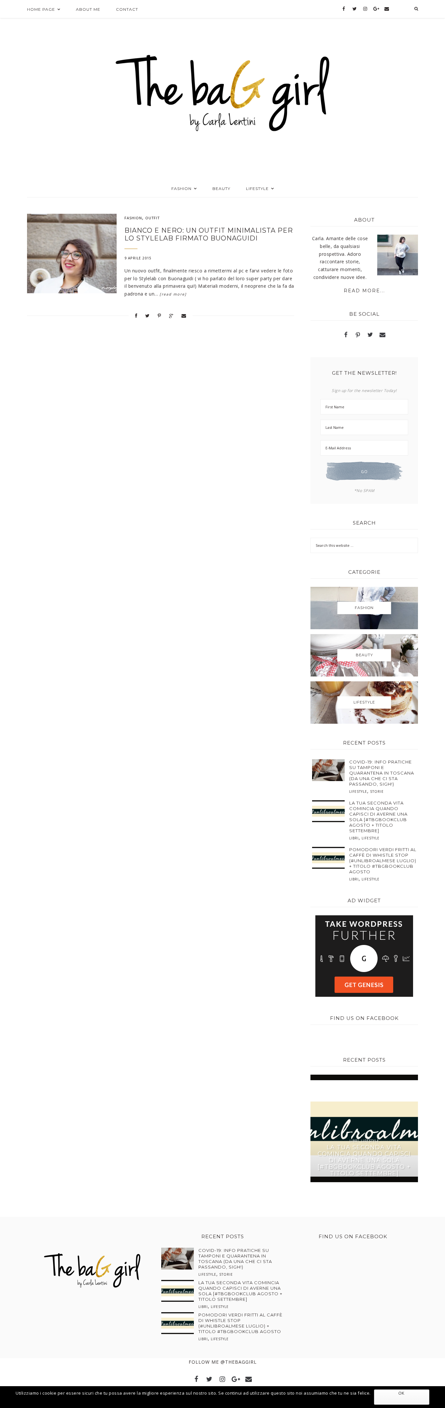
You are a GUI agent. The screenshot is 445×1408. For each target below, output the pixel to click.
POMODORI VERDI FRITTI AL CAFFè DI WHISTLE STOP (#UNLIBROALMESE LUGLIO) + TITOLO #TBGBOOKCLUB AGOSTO (382, 860)
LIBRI (354, 838)
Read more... (364, 291)
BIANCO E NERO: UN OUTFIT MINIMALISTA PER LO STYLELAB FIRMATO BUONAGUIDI (208, 234)
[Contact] (386, 9)
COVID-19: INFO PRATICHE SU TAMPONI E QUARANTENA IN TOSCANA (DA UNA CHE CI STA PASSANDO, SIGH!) (381, 773)
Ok (401, 1393)
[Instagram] (365, 9)
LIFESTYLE (358, 791)
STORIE (377, 791)
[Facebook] (343, 9)
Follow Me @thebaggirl (223, 1362)
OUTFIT (152, 217)
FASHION (133, 217)
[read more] (173, 294)
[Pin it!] (159, 315)
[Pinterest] (358, 335)
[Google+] (376, 9)
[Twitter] (354, 9)
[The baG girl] (222, 91)
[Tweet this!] (147, 315)
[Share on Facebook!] (136, 315)
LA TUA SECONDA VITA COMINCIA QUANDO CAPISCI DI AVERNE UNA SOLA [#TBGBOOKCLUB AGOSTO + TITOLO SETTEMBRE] (378, 816)
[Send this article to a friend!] (184, 315)
